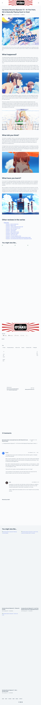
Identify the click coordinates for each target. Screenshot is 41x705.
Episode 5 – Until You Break (11, 229)
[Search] (2, 2)
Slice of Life (17, 347)
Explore (9, 698)
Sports (22, 347)
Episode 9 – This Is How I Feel (11, 234)
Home (3, 698)
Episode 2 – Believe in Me (11, 225)
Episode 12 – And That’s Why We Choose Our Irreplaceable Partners (19, 238)
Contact (20, 698)
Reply (37, 452)
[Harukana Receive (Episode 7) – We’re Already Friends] (11, 651)
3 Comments (23, 14)
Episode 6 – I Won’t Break (11, 230)
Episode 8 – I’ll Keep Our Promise (12, 233)
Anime (4, 347)
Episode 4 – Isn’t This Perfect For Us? (13, 228)
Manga (17, 698)
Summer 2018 (28, 347)
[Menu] (38, 2)
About (6, 698)
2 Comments (11, 610)
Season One (6, 222)
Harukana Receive (16, 14)
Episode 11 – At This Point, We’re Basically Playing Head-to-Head (18, 237)
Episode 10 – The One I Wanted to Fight (13, 236)
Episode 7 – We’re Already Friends (12, 231)
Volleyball (35, 347)
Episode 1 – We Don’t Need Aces (12, 224)
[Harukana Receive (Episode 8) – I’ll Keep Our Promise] (11, 569)
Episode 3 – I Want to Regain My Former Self (14, 226)
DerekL (7, 452)
